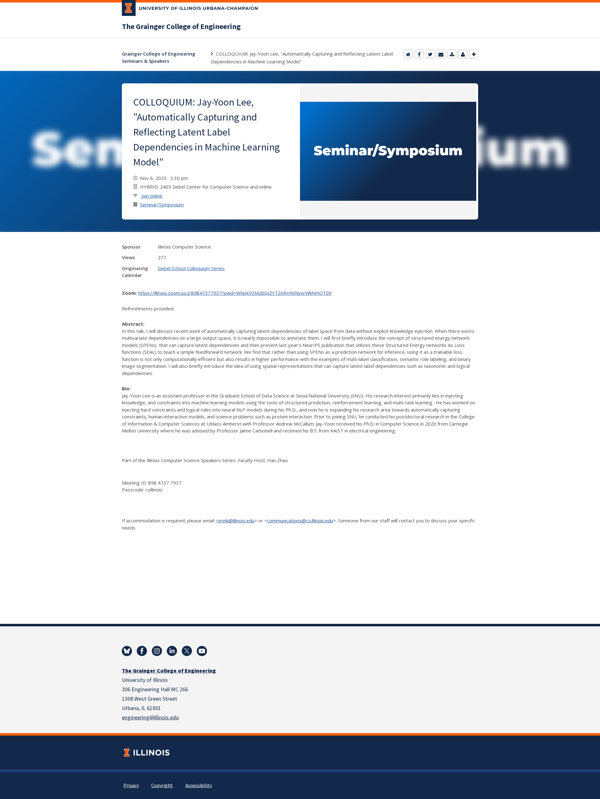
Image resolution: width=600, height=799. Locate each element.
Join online (151, 196)
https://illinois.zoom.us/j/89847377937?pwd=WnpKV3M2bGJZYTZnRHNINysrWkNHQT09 (235, 293)
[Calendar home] (408, 54)
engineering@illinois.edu (150, 718)
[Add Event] (473, 54)
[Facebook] (419, 54)
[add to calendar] (452, 54)
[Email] (441, 54)
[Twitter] (430, 54)
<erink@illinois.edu (234, 520)
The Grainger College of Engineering (181, 27)
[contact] (462, 54)
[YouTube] (202, 651)
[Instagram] (157, 651)
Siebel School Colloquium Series (191, 268)
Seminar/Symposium (162, 204)
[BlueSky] (127, 651)
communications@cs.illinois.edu (300, 520)
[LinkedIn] (172, 651)
